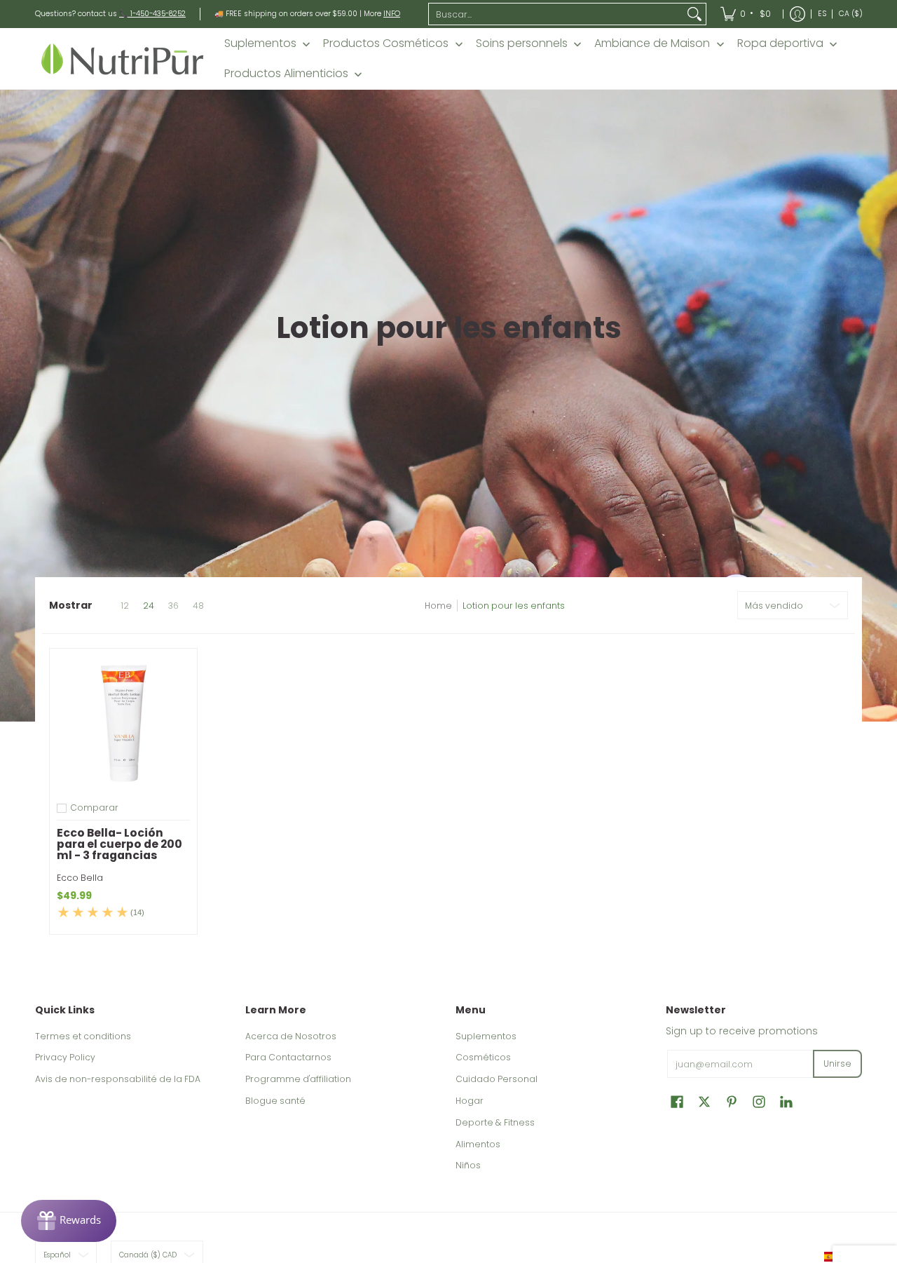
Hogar (470, 1101)
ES (822, 13)
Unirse (837, 1063)
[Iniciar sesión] (797, 14)
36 (173, 606)
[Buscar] (694, 14)
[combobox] (556, 14)
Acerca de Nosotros (290, 1036)
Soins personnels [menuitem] (522, 43)
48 (198, 606)
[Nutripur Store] (122, 58)
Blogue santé (275, 1101)
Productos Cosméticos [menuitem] (385, 43)
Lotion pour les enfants (514, 606)
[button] (677, 1101)
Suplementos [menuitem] (260, 43)
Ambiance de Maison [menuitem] (652, 43)
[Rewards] (68, 1221)
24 (148, 606)
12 (125, 606)
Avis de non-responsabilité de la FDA (117, 1079)
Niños (468, 1165)
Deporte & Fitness (495, 1122)
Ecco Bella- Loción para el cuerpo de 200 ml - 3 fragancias (119, 844)
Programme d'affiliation (298, 1079)
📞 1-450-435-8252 (152, 13)
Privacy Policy (65, 1057)
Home (438, 606)
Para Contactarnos (288, 1057)
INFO (391, 13)
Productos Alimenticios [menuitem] (286, 73)
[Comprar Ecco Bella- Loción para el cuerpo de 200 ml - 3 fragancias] (123, 722)
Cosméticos (483, 1057)
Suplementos (486, 1036)
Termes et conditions (83, 1036)
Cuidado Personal (496, 1079)
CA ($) (851, 13)
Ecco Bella (80, 878)
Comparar (94, 808)
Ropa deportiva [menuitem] (780, 43)
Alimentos (478, 1144)
